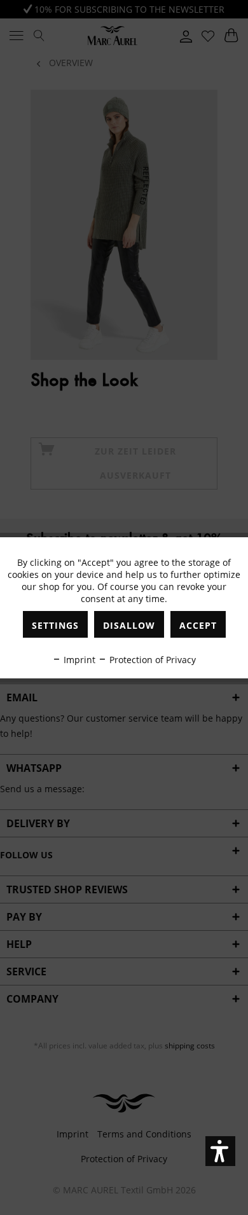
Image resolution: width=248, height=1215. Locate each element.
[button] (220, 1151)
